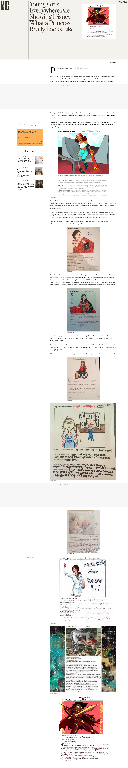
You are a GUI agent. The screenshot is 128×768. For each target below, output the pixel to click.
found (87, 212)
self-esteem (109, 81)
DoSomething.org (65, 113)
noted (104, 275)
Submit (39, 141)
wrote (81, 280)
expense (97, 81)
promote (83, 277)
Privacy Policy (20, 144)
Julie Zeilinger (55, 63)
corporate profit (86, 81)
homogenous (94, 122)
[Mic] (5, 5)
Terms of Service (38, 143)
